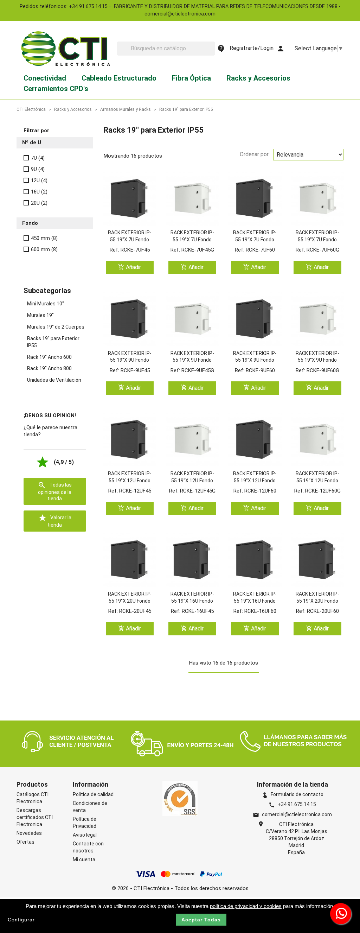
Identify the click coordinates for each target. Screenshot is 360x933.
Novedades (29, 833)
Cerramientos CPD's (56, 88)
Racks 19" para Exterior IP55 (53, 342)
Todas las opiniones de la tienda (55, 491)
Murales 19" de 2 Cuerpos (55, 327)
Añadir (129, 267)
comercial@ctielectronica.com (297, 814)
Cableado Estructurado (119, 78)
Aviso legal (85, 835)
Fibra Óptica (191, 78)
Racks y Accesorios (258, 78)
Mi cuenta (84, 859)
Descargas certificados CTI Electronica (35, 817)
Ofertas (25, 842)
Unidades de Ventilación (54, 380)
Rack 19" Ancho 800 (49, 368)
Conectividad (45, 78)
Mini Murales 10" (45, 303)
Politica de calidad (93, 794)
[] (212, 53)
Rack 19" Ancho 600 (49, 357)
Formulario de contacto (292, 794)
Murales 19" (40, 315)
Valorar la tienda (54, 521)
